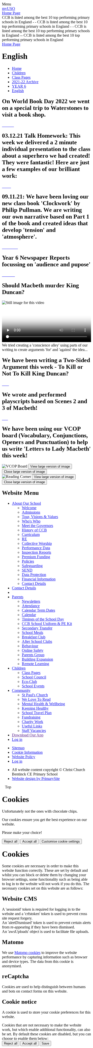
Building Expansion (37, 659)
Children (19, 73)
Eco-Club (29, 681)
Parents (17, 597)
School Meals (32, 632)
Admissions (31, 512)
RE (24, 539)
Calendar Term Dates (38, 610)
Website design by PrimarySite (36, 778)
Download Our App (27, 735)
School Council (34, 677)
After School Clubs (37, 641)
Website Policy (23, 757)
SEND (27, 570)
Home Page (11, 13)
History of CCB (34, 530)
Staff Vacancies (34, 730)
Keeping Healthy (35, 708)
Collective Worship (37, 543)
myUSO (8, 8)
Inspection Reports (36, 552)
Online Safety (32, 650)
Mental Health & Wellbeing (43, 704)
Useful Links (32, 726)
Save (45, 1043)
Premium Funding (36, 557)
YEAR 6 (19, 86)
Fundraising (31, 717)
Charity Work (32, 722)
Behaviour (30, 646)
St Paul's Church (35, 695)
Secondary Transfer (37, 628)
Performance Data (36, 548)
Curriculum (31, 534)
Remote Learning (35, 664)
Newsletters (31, 601)
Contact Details (34, 583)
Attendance (31, 606)
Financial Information (39, 579)
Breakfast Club (33, 637)
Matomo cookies (27, 952)
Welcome (29, 508)
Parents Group (33, 655)
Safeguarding (32, 566)
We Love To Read (36, 699)
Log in (17, 739)
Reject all (10, 841)
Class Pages (21, 77)
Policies (28, 561)
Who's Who (31, 521)
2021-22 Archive (25, 82)
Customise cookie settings (61, 841)
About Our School (26, 503)
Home (17, 68)
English (18, 91)
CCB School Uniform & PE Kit (47, 624)
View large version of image (50, 466)
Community (21, 690)
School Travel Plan (37, 713)
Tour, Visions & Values (40, 517)
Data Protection (34, 575)
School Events (33, 686)
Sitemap (18, 748)
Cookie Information (27, 752)
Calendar (29, 615)
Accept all (29, 841)
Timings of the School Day (43, 619)
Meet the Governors (37, 526)
